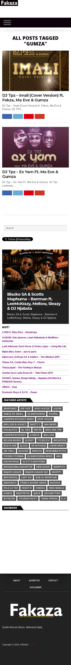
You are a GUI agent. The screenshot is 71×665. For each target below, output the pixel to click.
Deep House (44, 419)
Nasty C (35, 424)
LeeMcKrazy (57, 445)
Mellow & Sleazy (15, 424)
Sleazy (29, 440)
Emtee (38, 429)
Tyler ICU (43, 440)
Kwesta (37, 451)
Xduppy (57, 472)
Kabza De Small (14, 413)
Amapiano (10, 408)
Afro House (42, 408)
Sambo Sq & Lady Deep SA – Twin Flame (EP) (27, 373)
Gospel (53, 413)
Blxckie (23, 451)
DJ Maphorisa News (39, 456)
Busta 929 (10, 445)
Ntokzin (9, 498)
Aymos (8, 493)
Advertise (34, 580)
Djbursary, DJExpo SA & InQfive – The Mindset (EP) (31, 357)
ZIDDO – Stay (9, 387)
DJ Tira (25, 429)
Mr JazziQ (59, 440)
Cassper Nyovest (15, 435)
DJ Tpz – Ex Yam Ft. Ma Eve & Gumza (30, 174)
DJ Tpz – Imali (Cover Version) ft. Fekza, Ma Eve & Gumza (33, 97)
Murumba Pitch (56, 451)
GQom (57, 408)
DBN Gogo (43, 466)
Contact (53, 580)
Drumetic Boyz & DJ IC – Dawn (19, 392)
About (16, 580)
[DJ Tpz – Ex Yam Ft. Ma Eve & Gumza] (35, 166)
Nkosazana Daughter (18, 466)
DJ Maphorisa (36, 413)
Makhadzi (10, 482)
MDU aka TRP (53, 429)
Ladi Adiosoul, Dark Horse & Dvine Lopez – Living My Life (34, 346)
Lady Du (26, 477)
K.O (63, 498)
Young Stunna (13, 456)
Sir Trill (9, 451)
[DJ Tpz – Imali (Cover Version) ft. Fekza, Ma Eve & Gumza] (35, 90)
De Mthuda (38, 445)
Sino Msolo (56, 488)
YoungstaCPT (28, 498)
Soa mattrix (52, 493)
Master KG (23, 493)
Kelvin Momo (12, 440)
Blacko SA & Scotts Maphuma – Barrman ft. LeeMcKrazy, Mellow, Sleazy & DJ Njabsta (34, 301)
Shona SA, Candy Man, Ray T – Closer (23, 362)
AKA (58, 456)
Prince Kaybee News (33, 482)
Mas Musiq (10, 477)
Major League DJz (36, 472)
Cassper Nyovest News (19, 419)
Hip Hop (26, 408)
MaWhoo (59, 466)
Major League (12, 472)
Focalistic (11, 429)
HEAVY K (27, 488)
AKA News (50, 424)
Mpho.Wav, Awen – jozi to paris (19, 351)
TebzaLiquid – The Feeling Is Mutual (21, 367)
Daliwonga (11, 461)
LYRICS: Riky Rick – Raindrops (19, 332)
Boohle (55, 482)
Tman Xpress (49, 498)
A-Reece (35, 435)
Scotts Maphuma (33, 461)
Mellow (48, 435)
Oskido (40, 488)
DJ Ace (24, 445)
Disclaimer (35, 587)
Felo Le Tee (11, 488)
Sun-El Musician (46, 477)
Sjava (36, 493)
